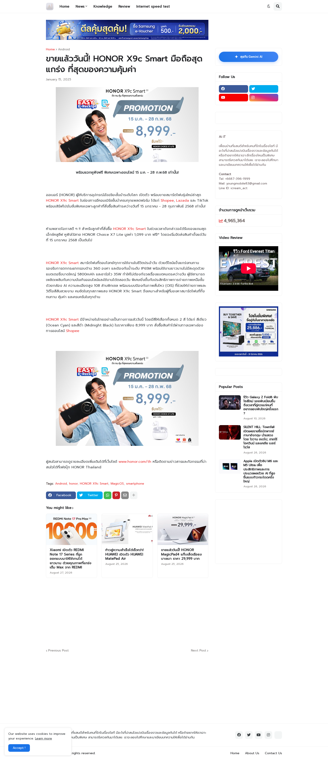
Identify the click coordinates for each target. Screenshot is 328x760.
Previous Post (58, 650)
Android (64, 49)
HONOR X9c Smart (62, 200)
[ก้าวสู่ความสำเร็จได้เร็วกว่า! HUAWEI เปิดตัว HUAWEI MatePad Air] (127, 529)
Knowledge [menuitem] (102, 6)
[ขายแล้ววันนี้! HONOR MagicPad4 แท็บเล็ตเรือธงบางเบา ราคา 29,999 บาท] (183, 529)
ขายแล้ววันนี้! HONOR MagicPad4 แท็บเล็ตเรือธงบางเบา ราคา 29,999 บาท (181, 554)
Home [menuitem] (64, 6)
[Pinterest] (116, 495)
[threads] (278, 735)
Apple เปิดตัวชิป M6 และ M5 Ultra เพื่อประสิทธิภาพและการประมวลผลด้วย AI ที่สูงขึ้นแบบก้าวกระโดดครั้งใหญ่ (260, 471)
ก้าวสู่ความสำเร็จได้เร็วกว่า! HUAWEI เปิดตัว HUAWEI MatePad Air (124, 554)
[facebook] (233, 89)
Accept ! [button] (19, 748)
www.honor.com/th (134, 461)
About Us (252, 753)
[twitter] (263, 89)
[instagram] (263, 97)
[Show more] (133, 495)
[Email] (125, 495)
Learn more (43, 738)
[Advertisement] (154, 612)
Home (50, 49)
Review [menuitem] (124, 6)
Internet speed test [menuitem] (153, 6)
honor (73, 483)
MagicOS (117, 483)
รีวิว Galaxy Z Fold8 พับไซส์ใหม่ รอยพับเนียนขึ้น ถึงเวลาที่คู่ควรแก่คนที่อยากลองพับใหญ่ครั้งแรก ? (260, 405)
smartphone (135, 483)
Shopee (167, 200)
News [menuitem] (80, 6)
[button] (269, 6)
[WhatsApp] (107, 495)
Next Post (198, 650)
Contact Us (273, 753)
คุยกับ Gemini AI (248, 57)
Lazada (182, 200)
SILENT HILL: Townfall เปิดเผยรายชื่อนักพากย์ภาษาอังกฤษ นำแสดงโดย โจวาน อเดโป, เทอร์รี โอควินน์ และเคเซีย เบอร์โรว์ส (260, 437)
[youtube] (233, 97)
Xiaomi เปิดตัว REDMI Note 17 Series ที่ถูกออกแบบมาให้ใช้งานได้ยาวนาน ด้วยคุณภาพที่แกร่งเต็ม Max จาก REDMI (70, 559)
